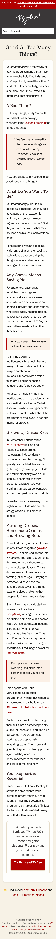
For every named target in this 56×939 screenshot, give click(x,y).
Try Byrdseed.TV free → (28, 864)
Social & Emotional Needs (27, 894)
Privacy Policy (26, 929)
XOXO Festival (15, 444)
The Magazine (15, 652)
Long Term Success (34, 889)
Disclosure (39, 929)
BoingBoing (14, 614)
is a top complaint (36, 122)
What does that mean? (43, 926)
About (14, 929)
